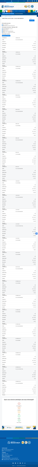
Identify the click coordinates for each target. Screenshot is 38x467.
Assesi (15, 465)
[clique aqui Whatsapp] (25, 463)
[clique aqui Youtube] (20, 463)
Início (3, 16)
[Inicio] (2, 11)
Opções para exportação (6, 35)
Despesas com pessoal (8, 16)
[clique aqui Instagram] (22, 463)
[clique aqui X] (18, 463)
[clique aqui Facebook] (15, 463)
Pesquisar (32, 20)
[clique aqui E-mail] (13, 463)
